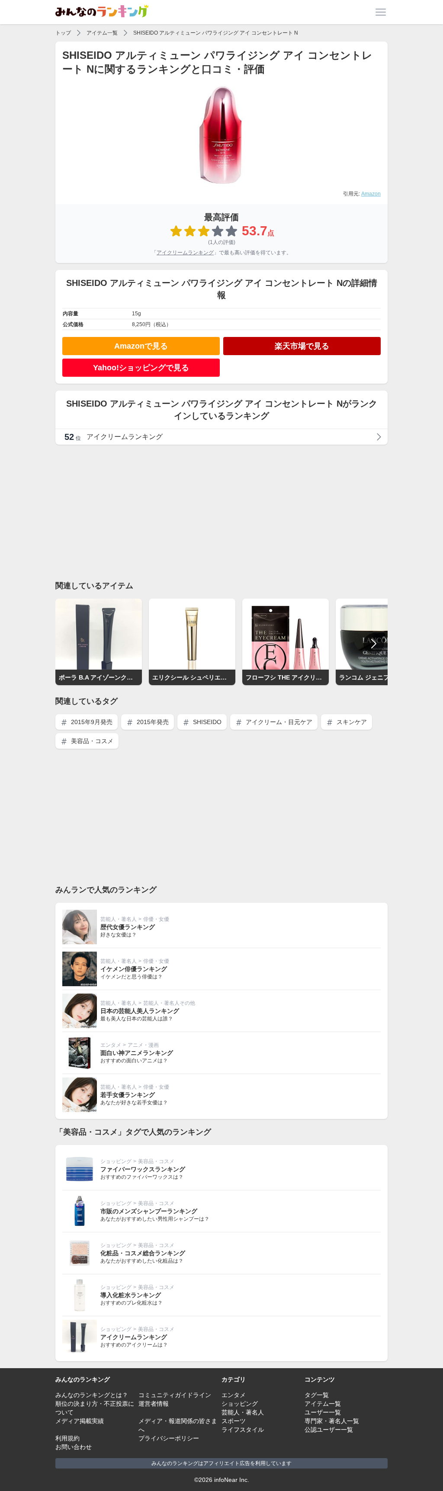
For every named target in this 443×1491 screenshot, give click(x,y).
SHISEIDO (206, 721)
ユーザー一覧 (323, 1412)
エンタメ (110, 1045)
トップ (63, 33)
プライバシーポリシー (168, 1438)
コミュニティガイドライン (174, 1395)
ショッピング (116, 1161)
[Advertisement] (221, 512)
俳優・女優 (156, 919)
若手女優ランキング (127, 1094)
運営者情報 (153, 1403)
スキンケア (351, 721)
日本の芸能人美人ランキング (139, 1010)
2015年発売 (152, 721)
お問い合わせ (73, 1446)
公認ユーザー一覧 (329, 1429)
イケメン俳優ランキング (133, 968)
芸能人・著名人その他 (169, 1003)
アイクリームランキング (185, 253)
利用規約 (67, 1438)
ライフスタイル (243, 1429)
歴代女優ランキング (127, 926)
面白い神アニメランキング (136, 1052)
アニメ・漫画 (143, 1045)
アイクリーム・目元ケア (278, 721)
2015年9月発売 (90, 721)
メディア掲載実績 (79, 1420)
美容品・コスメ (91, 740)
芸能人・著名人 (118, 919)
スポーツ (234, 1420)
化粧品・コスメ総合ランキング (142, 1253)
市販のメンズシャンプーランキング (148, 1211)
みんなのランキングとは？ (91, 1395)
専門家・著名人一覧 (332, 1420)
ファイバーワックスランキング (142, 1169)
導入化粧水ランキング (130, 1295)
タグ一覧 (317, 1395)
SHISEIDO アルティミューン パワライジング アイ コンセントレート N (215, 33)
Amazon (371, 194)
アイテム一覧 (102, 33)
